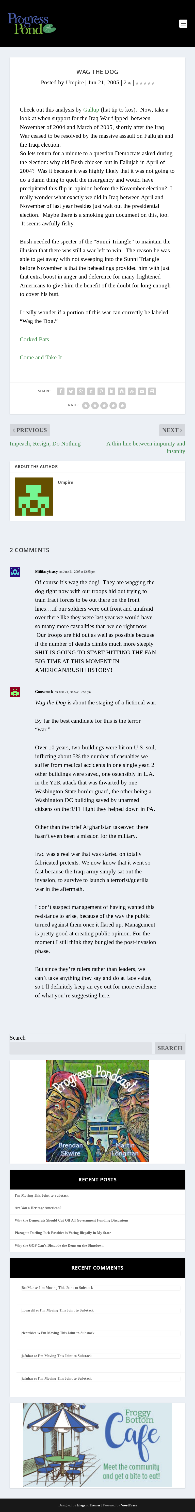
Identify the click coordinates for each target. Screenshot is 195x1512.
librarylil (28, 1310)
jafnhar (27, 1356)
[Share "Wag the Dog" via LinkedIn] (111, 391)
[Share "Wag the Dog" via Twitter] (71, 391)
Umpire (75, 82)
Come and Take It (41, 357)
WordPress (129, 1505)
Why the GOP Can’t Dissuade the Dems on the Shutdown (59, 1245)
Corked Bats (34, 339)
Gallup (91, 109)
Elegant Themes (88, 1505)
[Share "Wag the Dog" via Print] (152, 391)
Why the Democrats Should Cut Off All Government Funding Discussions (71, 1220)
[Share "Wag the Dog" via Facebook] (61, 391)
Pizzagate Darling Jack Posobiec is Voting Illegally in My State (63, 1233)
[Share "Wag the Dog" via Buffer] (122, 391)
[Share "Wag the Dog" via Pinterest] (101, 391)
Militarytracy (46, 571)
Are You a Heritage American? (38, 1208)
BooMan (28, 1288)
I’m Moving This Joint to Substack (42, 1195)
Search (18, 1038)
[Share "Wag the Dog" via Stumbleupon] (132, 391)
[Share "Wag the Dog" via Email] (142, 391)
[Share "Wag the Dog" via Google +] (81, 391)
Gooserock (44, 691)
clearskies (29, 1333)
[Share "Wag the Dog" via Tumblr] (91, 391)
